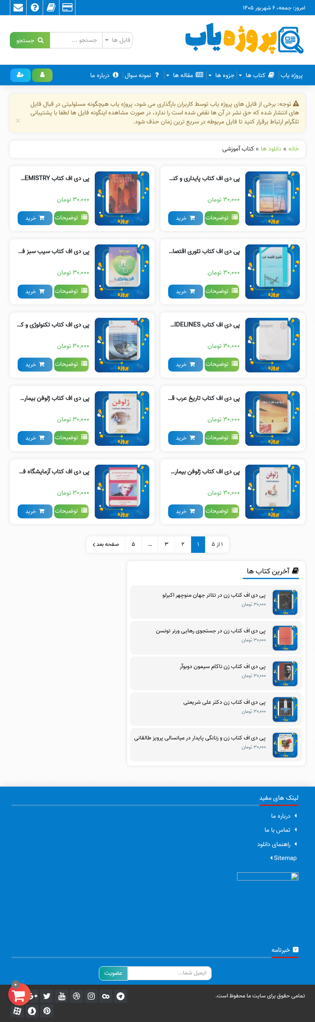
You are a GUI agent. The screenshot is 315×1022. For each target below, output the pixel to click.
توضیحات (218, 218)
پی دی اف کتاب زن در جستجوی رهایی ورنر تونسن (211, 631)
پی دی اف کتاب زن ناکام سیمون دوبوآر (223, 667)
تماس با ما (277, 830)
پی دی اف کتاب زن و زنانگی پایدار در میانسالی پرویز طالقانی (200, 738)
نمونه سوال (138, 75)
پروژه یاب (292, 75)
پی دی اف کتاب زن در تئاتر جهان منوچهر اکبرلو (214, 595)
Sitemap (284, 858)
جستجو (27, 40)
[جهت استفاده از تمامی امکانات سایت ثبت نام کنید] (20, 75)
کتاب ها (254, 75)
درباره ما (100, 75)
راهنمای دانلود (273, 844)
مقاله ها (182, 75)
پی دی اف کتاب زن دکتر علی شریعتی (224, 702)
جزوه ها (224, 75)
